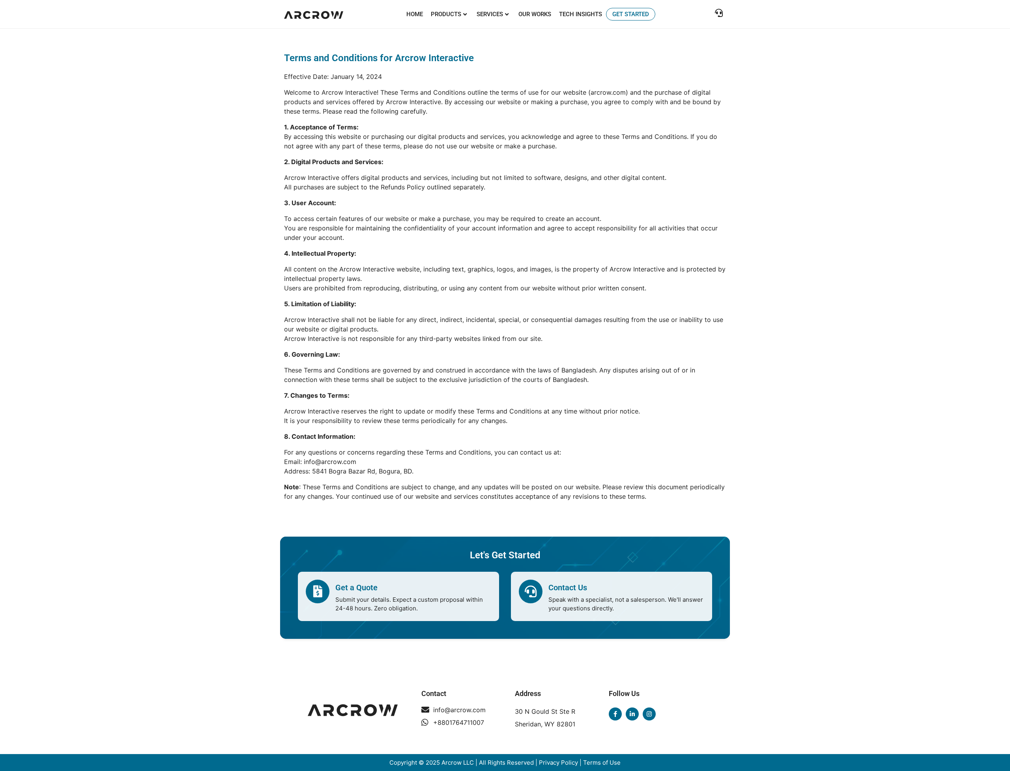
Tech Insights (580, 14)
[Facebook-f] (615, 713)
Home (414, 14)
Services (490, 14)
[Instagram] (649, 713)
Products (446, 14)
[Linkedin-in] (632, 713)
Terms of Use (602, 762)
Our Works (534, 14)
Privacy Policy (558, 762)
